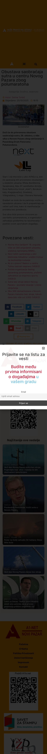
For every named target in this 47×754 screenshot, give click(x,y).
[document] (23, 377)
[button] (43, 348)
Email (23, 392)
